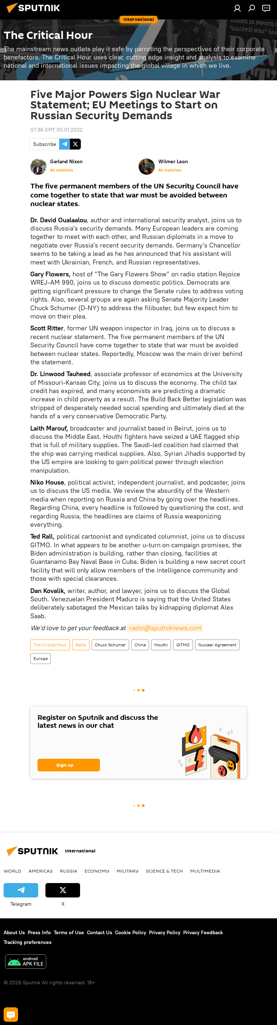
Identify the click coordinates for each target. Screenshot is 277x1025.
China (140, 644)
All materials (61, 170)
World (12, 871)
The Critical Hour (50, 644)
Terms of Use (69, 932)
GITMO (183, 644)
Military (127, 871)
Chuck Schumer (110, 644)
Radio (80, 644)
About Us (14, 932)
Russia (68, 871)
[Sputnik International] (35, 14)
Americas (40, 871)
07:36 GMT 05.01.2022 (56, 129)
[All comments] (11, 1014)
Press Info (39, 932)
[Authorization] (237, 8)
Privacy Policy (164, 932)
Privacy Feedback (203, 932)
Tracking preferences (28, 942)
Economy (96, 871)
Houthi (161, 644)
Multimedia (205, 871)
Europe (41, 658)
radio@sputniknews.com (165, 628)
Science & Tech (164, 871)
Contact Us (99, 932)
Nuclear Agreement (217, 644)
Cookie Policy (130, 932)
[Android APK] (25, 962)
